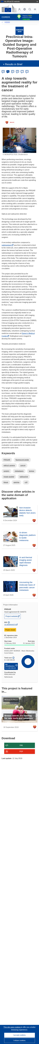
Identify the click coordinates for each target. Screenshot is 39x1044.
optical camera (9, 465)
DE (3, 71)
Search (29, 9)
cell (26, 482)
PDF (21, 751)
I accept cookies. (19, 1035)
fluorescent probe (22, 460)
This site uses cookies (12, 1027)
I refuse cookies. (19, 1040)
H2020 (7, 22)
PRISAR (7, 460)
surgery (6, 471)
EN (8, 71)
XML (21, 745)
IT (22, 71)
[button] (24, 9)
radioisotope (7, 245)
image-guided (9, 477)
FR (17, 71)
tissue (6, 482)
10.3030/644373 (10, 624)
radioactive (24, 477)
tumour (31, 471)
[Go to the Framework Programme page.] (19, 31)
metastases (19, 471)
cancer (22, 465)
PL (27, 71)
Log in (19, 9)
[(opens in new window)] (9, 8)
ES (13, 71)
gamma (16, 482)
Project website (11, 617)
